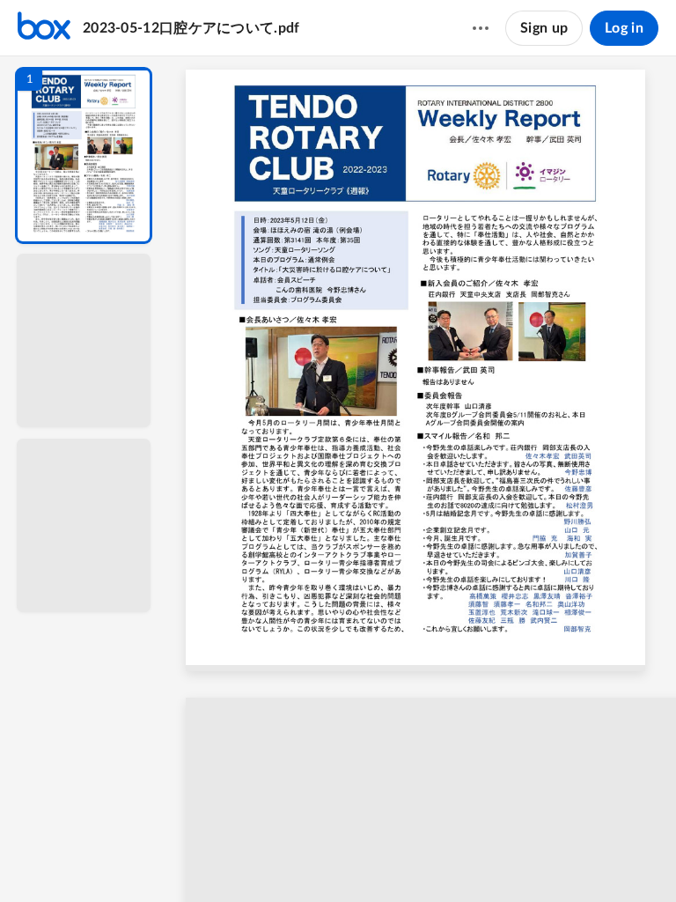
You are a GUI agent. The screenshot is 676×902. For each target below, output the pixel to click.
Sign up (544, 28)
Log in (624, 28)
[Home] (44, 28)
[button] (84, 155)
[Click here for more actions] (480, 28)
